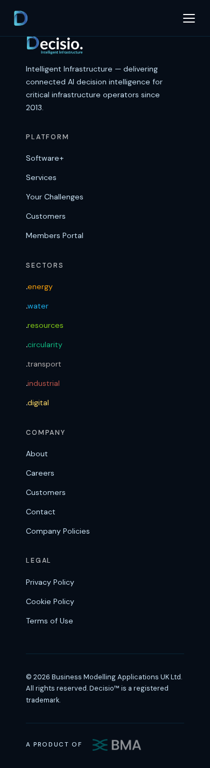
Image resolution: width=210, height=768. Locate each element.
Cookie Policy (50, 601)
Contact (40, 511)
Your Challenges (54, 197)
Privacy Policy (50, 582)
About (37, 453)
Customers (46, 216)
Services (41, 177)
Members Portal (54, 235)
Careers (40, 473)
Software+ (45, 158)
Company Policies (58, 531)
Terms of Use (49, 621)
